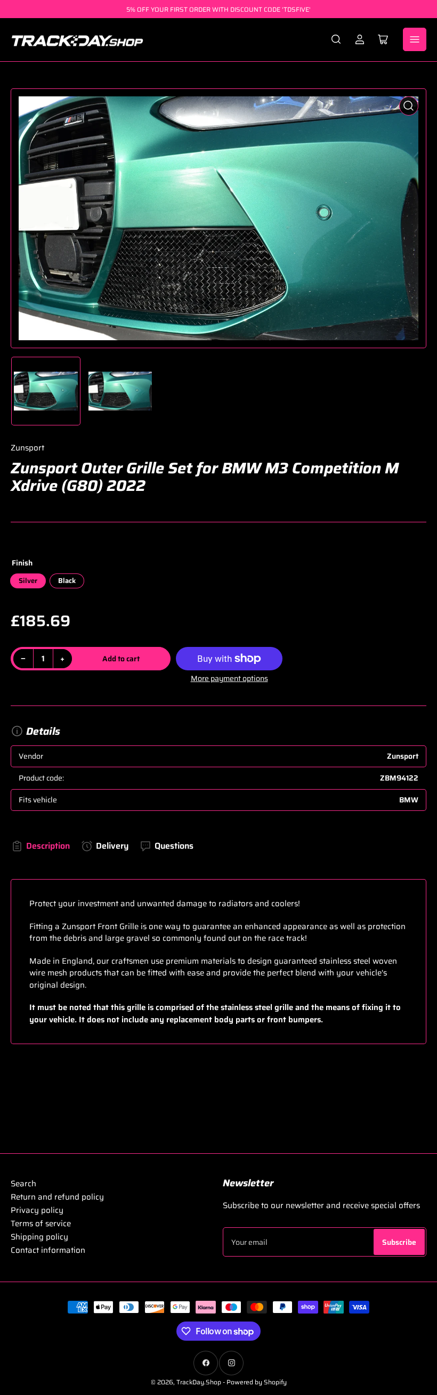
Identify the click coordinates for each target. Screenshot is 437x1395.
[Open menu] (414, 39)
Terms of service (41, 1223)
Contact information (48, 1250)
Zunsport (27, 447)
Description (48, 845)
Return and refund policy (57, 1197)
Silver (28, 580)
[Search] (336, 39)
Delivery (112, 845)
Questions (174, 845)
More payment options (229, 678)
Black (67, 580)
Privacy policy (37, 1210)
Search (23, 1183)
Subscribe (399, 1242)
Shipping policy (39, 1236)
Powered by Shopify (256, 1382)
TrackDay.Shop (198, 1382)
